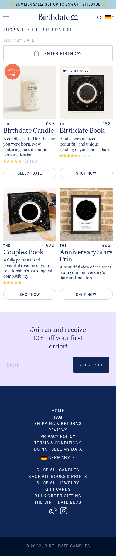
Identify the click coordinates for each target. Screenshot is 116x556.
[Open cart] (99, 16)
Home (58, 410)
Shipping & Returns (58, 423)
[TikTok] (52, 510)
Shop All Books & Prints (58, 476)
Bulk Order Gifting (58, 495)
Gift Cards (58, 489)
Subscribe (91, 364)
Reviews (58, 429)
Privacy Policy (58, 436)
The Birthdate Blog (58, 501)
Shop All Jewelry (58, 482)
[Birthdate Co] (58, 16)
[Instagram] (63, 510)
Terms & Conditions (58, 442)
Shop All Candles (58, 469)
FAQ (58, 416)
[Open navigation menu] (6, 16)
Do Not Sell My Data (58, 449)
